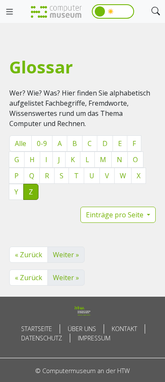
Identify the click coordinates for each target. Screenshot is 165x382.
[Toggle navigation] (9, 12)
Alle (20, 143)
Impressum (94, 338)
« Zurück (28, 254)
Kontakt (124, 329)
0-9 (42, 143)
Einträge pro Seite (115, 214)
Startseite (36, 329)
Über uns (82, 329)
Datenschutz (41, 338)
